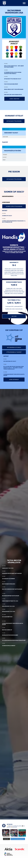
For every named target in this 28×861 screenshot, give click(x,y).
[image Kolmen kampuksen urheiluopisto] (9, 854)
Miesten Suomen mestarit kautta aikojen (12, 589)
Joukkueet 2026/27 (14, 42)
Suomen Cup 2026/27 (7, 215)
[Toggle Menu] (24, 3)
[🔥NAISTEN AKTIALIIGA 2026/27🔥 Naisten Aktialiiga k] (6, 833)
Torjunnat (5, 154)
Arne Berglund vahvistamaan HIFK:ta (13, 94)
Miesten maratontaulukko (8, 584)
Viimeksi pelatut (6, 129)
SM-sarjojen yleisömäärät (8, 578)
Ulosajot (5, 157)
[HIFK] (12, 55)
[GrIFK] (7, 55)
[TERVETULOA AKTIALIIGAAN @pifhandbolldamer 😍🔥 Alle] (22, 833)
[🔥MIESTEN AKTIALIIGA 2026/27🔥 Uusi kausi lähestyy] (14, 833)
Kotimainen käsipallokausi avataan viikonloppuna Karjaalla (12, 73)
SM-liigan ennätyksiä (7, 616)
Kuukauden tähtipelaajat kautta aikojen (12, 573)
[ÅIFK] (20, 55)
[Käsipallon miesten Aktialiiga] (4, 3)
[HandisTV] (14, 237)
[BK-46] (7, 48)
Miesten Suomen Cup (7, 629)
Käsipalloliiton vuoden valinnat (10, 635)
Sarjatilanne (5, 136)
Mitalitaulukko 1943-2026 (8, 606)
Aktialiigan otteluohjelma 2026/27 (12, 78)
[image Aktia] (9, 849)
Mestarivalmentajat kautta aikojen (10, 595)
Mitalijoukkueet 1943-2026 (8, 611)
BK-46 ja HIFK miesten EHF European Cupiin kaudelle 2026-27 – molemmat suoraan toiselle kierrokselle (13, 368)
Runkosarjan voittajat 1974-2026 (10, 601)
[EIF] (20, 48)
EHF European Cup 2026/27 (9, 361)
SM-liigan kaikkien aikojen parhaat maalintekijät (14, 640)
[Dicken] (16, 48)
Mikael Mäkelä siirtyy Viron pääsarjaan (13, 89)
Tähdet (4, 159)
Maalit (4, 146)
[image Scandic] (20, 849)
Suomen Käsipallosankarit (8, 645)
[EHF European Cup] (14, 337)
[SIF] (16, 55)
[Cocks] (12, 48)
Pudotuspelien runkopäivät (11, 84)
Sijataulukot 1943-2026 (7, 568)
